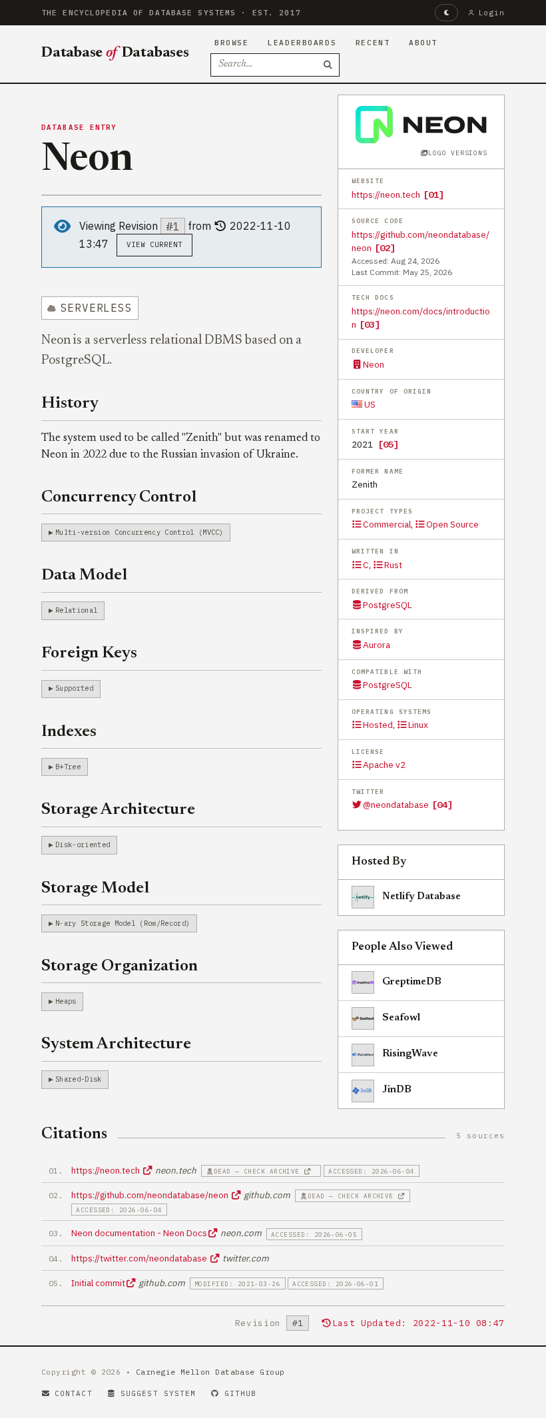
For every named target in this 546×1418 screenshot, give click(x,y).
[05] (388, 444)
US (369, 404)
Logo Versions (457, 153)
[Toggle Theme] (446, 12)
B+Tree (68, 766)
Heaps (66, 1001)
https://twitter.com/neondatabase (140, 1258)
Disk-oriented (82, 844)
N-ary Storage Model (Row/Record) (122, 923)
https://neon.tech (386, 194)
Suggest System (158, 1393)
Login (492, 12)
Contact (74, 1393)
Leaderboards (302, 42)
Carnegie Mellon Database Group (210, 1372)
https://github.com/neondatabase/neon (150, 1195)
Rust (393, 565)
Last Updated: (418, 1323)
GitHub (240, 1393)
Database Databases (115, 53)
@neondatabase (396, 805)
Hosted (378, 725)
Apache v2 (384, 765)
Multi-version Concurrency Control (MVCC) (139, 532)
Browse (231, 42)
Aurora (376, 645)
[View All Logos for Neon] (421, 124)
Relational (76, 610)
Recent (373, 42)
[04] (442, 805)
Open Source (452, 524)
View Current (155, 244)
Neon (373, 364)
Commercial (387, 524)
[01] (433, 194)
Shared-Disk (78, 1079)
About (423, 42)
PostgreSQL (387, 605)
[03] (369, 324)
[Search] (328, 65)
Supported (74, 688)
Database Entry (79, 127)
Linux (418, 725)
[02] (385, 248)
